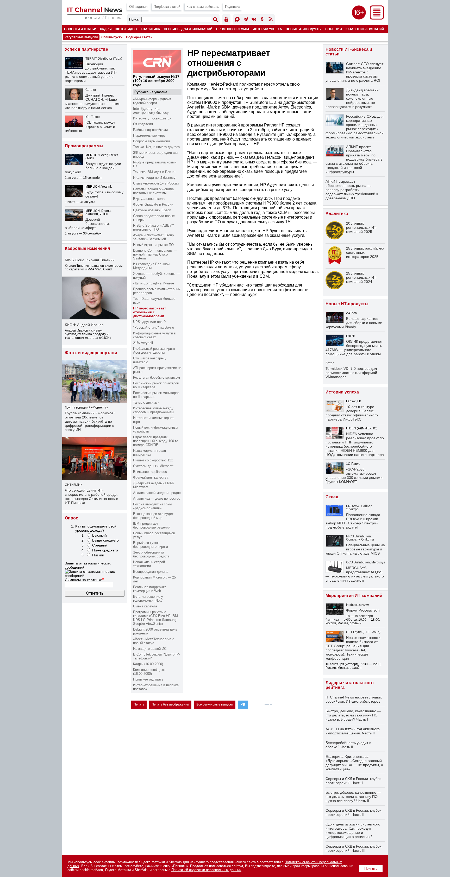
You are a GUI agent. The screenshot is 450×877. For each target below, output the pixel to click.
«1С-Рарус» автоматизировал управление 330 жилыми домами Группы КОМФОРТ (354, 475)
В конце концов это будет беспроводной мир (153, 516)
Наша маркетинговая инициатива (149, 452)
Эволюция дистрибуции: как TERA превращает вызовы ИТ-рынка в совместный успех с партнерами (91, 72)
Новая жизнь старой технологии (149, 564)
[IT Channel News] (94, 17)
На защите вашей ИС (149, 649)
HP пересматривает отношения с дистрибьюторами (149, 312)
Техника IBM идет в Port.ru (154, 172)
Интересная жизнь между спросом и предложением (153, 410)
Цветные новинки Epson (152, 210)
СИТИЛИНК (73, 484)
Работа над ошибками (150, 130)
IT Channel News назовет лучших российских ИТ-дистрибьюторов (354, 699)
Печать (139, 704)
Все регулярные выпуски (214, 704)
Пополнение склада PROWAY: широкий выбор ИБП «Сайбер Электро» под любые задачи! (353, 521)
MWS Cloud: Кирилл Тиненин (90, 260)
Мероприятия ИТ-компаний (354, 595)
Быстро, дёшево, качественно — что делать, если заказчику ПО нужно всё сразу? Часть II (353, 796)
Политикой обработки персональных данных (206, 870)
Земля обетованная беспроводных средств (151, 554)
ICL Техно (92, 116)
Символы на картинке (84, 580)
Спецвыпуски (111, 37)
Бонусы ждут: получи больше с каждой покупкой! (93, 168)
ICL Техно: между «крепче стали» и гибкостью (90, 126)
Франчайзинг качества (150, 477)
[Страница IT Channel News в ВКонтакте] (254, 20)
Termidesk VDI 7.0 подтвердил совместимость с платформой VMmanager (351, 372)
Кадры (106, 29)
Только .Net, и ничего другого (156, 147)
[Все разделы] (377, 18)
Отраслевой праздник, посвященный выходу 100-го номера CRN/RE (155, 441)
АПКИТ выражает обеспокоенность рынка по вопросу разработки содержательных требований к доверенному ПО (352, 189)
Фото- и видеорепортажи (91, 353)
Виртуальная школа (149, 199)
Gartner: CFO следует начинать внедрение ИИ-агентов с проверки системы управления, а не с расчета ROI (354, 72)
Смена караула (145, 606)
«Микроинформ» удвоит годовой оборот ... (152, 101)
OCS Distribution (358, 562)
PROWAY (352, 506)
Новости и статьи (80, 29)
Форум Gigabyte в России (153, 204)
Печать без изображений (170, 704)
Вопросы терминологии (151, 141)
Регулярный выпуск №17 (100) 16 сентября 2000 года (156, 80)
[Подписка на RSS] (270, 20)
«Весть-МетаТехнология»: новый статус (153, 641)
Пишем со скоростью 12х (153, 460)
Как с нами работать (202, 7)
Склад (332, 497)
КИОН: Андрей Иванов (84, 325)
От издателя (143, 124)
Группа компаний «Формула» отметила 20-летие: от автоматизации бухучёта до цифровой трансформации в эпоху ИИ (90, 421)
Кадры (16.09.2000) (148, 664)
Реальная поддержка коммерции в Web (149, 589)
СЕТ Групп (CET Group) (363, 632)
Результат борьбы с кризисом (156, 377)
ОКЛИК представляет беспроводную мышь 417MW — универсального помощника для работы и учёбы (354, 347)
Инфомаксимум (357, 604)
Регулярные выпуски (81, 37)
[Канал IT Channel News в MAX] (237, 20)
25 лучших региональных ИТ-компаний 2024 (362, 277)
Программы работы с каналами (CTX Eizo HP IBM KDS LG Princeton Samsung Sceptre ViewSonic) (155, 618)
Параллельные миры (149, 135)
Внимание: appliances (150, 472)
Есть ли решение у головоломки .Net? (148, 598)
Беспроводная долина (150, 572)
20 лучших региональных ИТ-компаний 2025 (362, 227)
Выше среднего (105, 540)
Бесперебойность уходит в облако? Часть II (348, 745)
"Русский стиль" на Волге (153, 327)
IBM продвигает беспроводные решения (151, 525)
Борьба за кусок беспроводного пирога (150, 545)
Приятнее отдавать (148, 679)
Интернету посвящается (152, 118)
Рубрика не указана (150, 92)
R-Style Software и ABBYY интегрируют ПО (153, 227)
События (333, 29)
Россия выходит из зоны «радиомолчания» (152, 506)
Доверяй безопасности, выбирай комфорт (87, 223)
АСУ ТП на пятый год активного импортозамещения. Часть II (353, 731)
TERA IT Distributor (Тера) (103, 58)
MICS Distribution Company (358, 538)
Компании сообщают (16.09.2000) (149, 672)
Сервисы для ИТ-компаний (188, 29)
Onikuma (367, 539)
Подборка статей (167, 7)
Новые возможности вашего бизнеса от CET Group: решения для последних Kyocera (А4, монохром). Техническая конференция (353, 647)
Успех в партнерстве (86, 49)
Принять (370, 868)
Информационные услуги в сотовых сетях (154, 335)
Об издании (138, 7)
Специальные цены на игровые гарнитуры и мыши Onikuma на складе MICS (355, 549)
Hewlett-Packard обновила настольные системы (153, 191)
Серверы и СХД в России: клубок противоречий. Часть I (353, 781)
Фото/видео (126, 29)
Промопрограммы (232, 29)
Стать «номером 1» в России (156, 183)
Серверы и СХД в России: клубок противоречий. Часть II (353, 812)
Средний (99, 545)
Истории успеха (267, 29)
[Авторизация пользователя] (226, 20)
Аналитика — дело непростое (156, 498)
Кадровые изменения (87, 248)
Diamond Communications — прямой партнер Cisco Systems (155, 254)
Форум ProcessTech (363, 610)
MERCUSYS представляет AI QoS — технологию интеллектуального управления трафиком (355, 574)
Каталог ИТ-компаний (365, 29)
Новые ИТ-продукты (304, 29)
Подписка (232, 7)
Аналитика (150, 29)
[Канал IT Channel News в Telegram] (245, 20)
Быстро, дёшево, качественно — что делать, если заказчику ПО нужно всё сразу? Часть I (353, 715)
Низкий (98, 555)
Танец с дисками (146, 402)
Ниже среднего (105, 550)
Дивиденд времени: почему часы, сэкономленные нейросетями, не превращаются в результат (353, 98)
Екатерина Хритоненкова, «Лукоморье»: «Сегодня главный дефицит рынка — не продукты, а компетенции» (354, 762)
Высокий (99, 535)
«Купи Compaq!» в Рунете (153, 283)
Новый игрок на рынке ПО (153, 245)
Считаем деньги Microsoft (153, 466)
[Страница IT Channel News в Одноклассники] (262, 20)
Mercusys (378, 562)
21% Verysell (143, 343)
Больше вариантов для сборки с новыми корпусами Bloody (354, 322)
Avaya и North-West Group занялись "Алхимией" (153, 237)
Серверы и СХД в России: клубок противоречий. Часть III (353, 848)
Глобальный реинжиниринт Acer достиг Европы (154, 350)
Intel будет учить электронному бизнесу (151, 111)
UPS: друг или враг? (149, 322)
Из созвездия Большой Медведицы (151, 266)
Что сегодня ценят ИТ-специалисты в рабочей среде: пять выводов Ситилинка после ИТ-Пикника (91, 496)
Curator (90, 89)
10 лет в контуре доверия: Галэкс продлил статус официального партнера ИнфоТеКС (352, 413)
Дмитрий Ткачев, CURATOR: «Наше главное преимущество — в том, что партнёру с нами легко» (93, 101)
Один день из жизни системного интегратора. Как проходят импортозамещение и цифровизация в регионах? (353, 830)
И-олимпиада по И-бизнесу (154, 178)
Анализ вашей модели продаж (157, 493)
